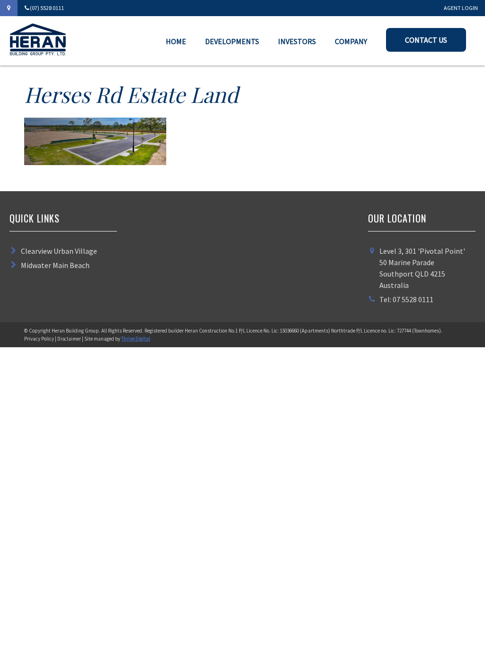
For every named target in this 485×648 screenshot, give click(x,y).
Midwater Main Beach (55, 265)
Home (176, 41)
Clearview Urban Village (59, 251)
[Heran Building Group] (37, 52)
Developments (232, 41)
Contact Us (426, 40)
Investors (297, 41)
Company (351, 41)
